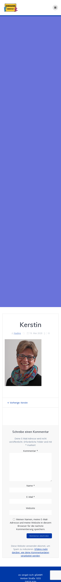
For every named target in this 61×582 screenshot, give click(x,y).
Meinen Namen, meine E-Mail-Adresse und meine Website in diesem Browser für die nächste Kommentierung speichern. (30, 524)
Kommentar (30, 450)
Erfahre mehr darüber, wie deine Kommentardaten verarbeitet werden (30, 552)
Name (30, 485)
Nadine (17, 333)
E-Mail (30, 496)
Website (30, 508)
